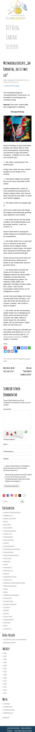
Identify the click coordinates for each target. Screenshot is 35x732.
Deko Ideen (7, 524)
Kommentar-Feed (9, 710)
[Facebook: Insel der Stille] (7, 496)
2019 (5, 674)
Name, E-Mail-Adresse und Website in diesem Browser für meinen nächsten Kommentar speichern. (16, 468)
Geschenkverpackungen (11, 555)
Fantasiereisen (8, 537)
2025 (5, 656)
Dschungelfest (8, 527)
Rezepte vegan (8, 601)
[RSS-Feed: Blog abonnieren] (15, 496)
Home (5, 80)
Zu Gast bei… (7, 629)
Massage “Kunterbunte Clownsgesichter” (26, 371)
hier (25, 332)
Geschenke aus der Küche (11, 549)
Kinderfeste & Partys (9, 576)
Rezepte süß (7, 598)
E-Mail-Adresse (8, 451)
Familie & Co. (7, 534)
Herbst (5, 564)
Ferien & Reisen (8, 540)
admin (18, 86)
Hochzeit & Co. (8, 570)
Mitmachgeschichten (10, 586)
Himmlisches (7, 567)
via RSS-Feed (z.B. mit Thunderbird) (15, 639)
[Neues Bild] (25, 432)
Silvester (6, 610)
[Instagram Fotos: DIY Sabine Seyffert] (11, 496)
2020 (5, 671)
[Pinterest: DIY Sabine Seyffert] (4, 496)
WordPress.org (8, 713)
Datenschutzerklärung (13, 727)
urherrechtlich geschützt (12, 337)
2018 (5, 677)
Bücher (5, 521)
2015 (5, 687)
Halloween (6, 561)
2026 (5, 653)
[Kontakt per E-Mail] (24, 496)
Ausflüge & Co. (8, 515)
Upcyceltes (6, 622)
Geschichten (7, 558)
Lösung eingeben (9, 439)
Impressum (6, 717)
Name (5, 444)
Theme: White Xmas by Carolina (23, 730)
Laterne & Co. (7, 579)
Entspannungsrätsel (9, 531)
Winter (5, 625)
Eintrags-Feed (7, 706)
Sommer (6, 613)
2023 (5, 662)
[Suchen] (22, 501)
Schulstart (6, 607)
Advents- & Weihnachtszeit (12, 512)
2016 (5, 684)
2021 (5, 668)
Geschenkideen (8, 552)
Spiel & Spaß (7, 616)
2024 (5, 659)
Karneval (11, 80)
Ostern (5, 592)
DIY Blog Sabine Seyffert (12, 37)
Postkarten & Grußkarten (11, 595)
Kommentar (7, 409)
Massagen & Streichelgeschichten (14, 583)
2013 (5, 693)
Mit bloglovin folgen (9, 642)
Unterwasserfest (8, 619)
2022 (5, 665)
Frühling (6, 543)
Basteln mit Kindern (9, 518)
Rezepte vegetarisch (10, 604)
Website (6, 459)
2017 (5, 681)
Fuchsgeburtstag (8, 546)
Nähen (5, 589)
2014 (5, 690)
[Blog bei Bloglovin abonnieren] (19, 496)
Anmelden (6, 703)
